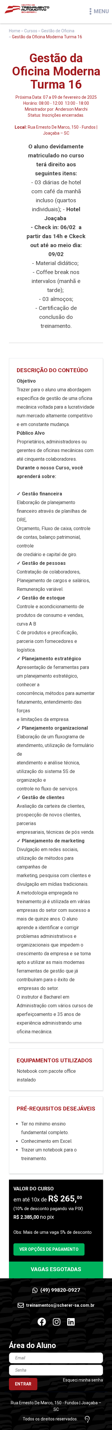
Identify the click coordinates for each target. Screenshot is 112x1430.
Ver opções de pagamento (49, 1249)
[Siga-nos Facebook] (41, 1322)
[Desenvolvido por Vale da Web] (87, 1419)
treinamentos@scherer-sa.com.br (60, 1305)
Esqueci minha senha (83, 1380)
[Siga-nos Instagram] (56, 1322)
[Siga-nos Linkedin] (71, 1322)
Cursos (30, 30)
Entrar (23, 1384)
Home (14, 30)
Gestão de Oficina (57, 30)
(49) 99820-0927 (59, 1290)
